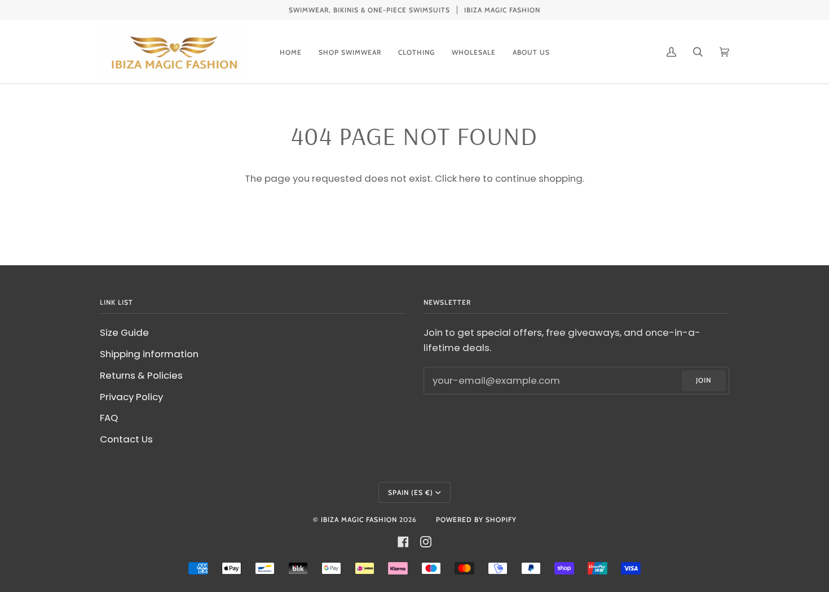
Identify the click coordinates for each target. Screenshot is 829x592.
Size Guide (124, 332)
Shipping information (149, 354)
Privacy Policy (131, 397)
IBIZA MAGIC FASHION (359, 519)
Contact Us (126, 439)
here (469, 178)
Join (703, 380)
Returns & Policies (141, 375)
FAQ (109, 417)
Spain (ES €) (410, 492)
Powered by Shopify (476, 519)
